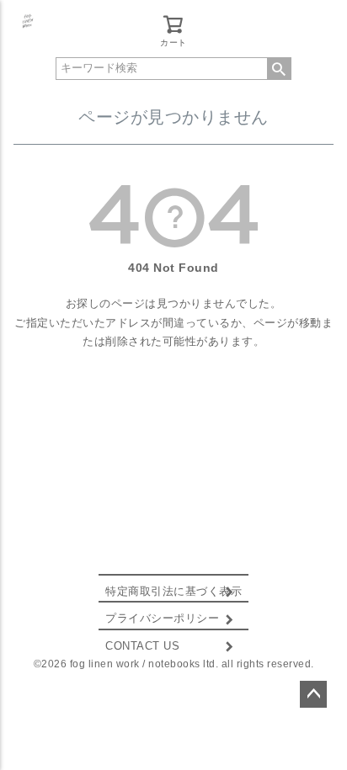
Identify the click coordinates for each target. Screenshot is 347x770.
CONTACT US (142, 646)
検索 (279, 68)
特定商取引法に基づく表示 (173, 591)
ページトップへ (313, 694)
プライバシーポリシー (162, 618)
